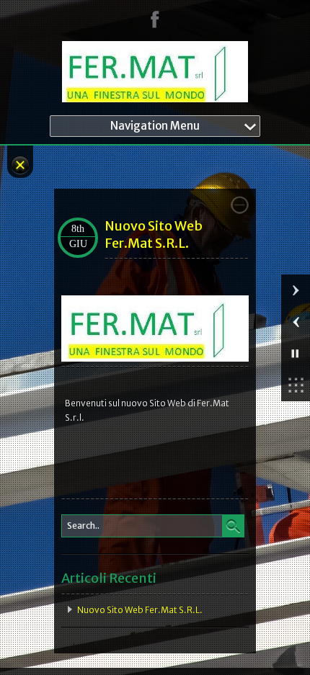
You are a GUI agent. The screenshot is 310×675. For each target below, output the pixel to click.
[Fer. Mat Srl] (155, 74)
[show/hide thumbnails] (295, 385)
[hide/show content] (240, 205)
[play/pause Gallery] (295, 354)
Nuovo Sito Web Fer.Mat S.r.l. (154, 234)
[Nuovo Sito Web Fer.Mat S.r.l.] (155, 358)
